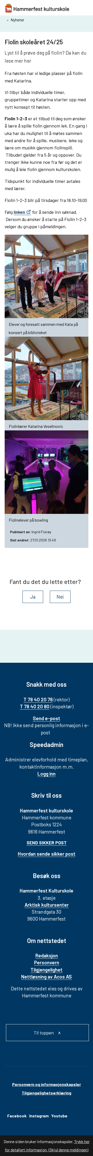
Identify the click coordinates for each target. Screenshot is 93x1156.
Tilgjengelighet (46, 970)
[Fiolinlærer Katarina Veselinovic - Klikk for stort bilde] (46, 378)
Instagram (39, 1115)
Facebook (17, 1115)
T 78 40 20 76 (38, 699)
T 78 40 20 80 (34, 706)
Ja (32, 597)
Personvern (46, 962)
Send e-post (46, 718)
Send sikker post (47, 842)
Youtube (59, 1115)
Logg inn (46, 774)
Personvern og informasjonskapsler (46, 1084)
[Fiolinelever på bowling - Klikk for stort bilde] (46, 472)
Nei (60, 597)
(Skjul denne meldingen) (68, 1149)
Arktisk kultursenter (47, 905)
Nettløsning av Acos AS (46, 977)
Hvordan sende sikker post (46, 854)
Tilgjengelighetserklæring (46, 1092)
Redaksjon (46, 955)
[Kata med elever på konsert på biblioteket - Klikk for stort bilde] (46, 276)
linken (19, 212)
